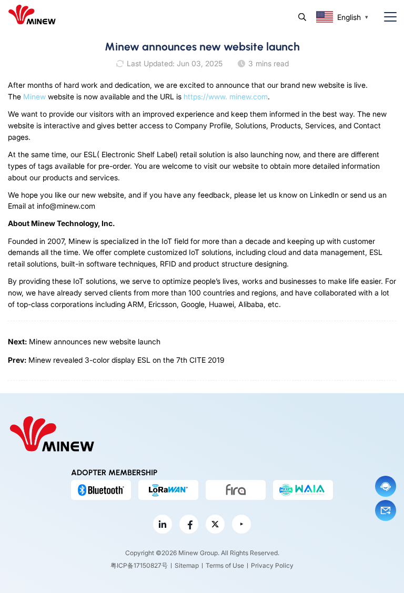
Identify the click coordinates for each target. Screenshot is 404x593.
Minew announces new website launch (94, 341)
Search (302, 17)
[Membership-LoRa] (168, 490)
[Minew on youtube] (241, 524)
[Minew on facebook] (189, 524)
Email (385, 510)
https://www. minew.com (226, 96)
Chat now (385, 486)
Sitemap (187, 565)
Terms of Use (225, 565)
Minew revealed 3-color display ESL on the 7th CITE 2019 (126, 359)
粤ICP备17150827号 (139, 565)
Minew (34, 96)
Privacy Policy (272, 565)
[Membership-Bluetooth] (101, 490)
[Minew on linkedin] (162, 524)
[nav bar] (386, 17)
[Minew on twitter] (215, 524)
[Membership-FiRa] (236, 490)
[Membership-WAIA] (303, 490)
